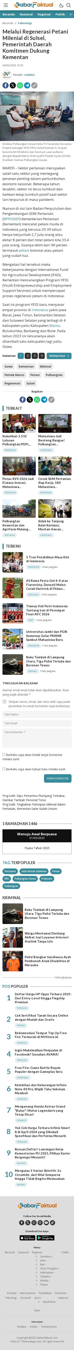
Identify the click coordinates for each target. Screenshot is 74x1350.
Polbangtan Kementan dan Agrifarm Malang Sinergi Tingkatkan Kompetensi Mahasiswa (17, 531)
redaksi (29, 75)
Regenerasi (12, 383)
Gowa (9, 366)
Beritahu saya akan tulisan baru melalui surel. (36, 769)
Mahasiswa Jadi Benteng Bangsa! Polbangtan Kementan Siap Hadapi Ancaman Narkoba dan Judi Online (51, 448)
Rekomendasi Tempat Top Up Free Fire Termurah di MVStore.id (41, 1035)
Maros (54, 325)
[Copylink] (34, 85)
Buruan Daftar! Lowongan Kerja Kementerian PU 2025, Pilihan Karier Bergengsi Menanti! (42, 1153)
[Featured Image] (37, 140)
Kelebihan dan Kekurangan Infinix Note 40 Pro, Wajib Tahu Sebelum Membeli (40, 1089)
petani (24, 250)
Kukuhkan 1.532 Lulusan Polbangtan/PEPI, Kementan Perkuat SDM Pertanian (16, 444)
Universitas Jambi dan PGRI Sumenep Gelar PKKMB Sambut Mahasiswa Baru (46, 635)
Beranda (7, 23)
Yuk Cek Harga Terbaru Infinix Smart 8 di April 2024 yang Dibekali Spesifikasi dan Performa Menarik (42, 1132)
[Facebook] (5, 85)
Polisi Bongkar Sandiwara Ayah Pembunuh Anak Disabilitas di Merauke (48, 961)
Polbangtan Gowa (25, 878)
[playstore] (45, 1239)
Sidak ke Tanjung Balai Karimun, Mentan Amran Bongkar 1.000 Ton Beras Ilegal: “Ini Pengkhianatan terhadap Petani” (52, 533)
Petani (35, 375)
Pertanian (10, 871)
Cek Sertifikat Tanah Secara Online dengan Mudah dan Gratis (41, 1017)
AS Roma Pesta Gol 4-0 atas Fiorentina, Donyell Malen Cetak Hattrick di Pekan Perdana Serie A (47, 587)
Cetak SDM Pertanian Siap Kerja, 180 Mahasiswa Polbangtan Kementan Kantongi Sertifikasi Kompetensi (54, 491)
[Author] (6, 75)
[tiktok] (52, 1222)
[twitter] (27, 1222)
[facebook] (21, 1222)
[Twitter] (13, 85)
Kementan (26, 366)
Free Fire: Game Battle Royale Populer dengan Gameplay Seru (38, 1070)
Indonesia (40, 309)
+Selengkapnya (63, 977)
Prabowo (47, 878)
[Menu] (5, 5)
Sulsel (31, 383)
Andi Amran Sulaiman (34, 871)
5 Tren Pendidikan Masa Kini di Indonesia (47, 559)
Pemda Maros (14, 375)
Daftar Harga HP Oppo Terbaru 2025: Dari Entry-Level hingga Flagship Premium (43, 998)
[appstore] (27, 1239)
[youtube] (46, 1222)
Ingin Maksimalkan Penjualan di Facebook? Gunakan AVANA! (38, 1052)
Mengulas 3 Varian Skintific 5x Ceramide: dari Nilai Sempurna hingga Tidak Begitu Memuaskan (40, 1174)
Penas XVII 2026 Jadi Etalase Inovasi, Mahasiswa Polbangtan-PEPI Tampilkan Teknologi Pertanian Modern (18, 489)
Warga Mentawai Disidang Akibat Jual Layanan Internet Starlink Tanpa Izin (47, 937)
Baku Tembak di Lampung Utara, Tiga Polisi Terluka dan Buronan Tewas (48, 661)
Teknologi (25, 23)
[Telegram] (27, 85)
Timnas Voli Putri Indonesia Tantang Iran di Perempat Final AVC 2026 (47, 610)
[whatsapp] (34, 1222)
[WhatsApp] (20, 85)
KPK (7, 878)
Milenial (45, 366)
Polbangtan (54, 375)
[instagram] (40, 1222)
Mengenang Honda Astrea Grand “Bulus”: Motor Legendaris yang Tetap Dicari (40, 1110)
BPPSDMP (11, 218)
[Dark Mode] (61, 5)
